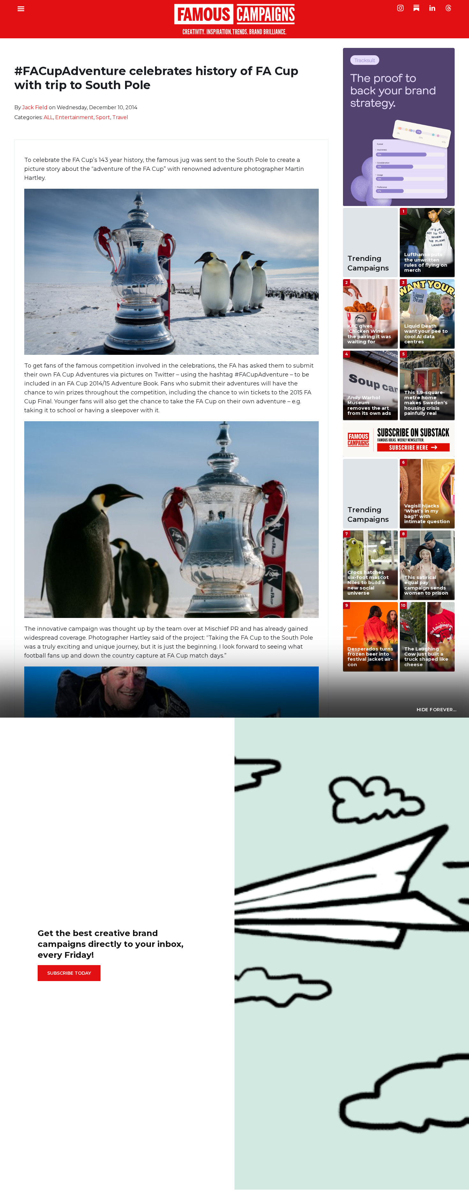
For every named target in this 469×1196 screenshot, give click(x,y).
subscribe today (69, 973)
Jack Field (35, 107)
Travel (120, 117)
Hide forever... (437, 709)
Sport (103, 117)
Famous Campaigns (234, 19)
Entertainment (74, 117)
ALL (48, 117)
